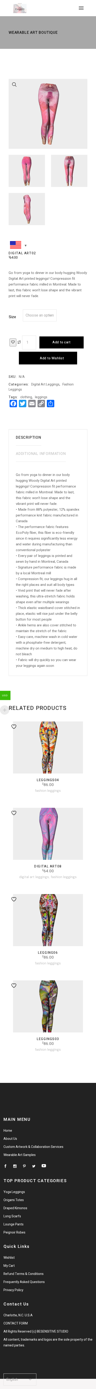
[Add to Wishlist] (13, 342)
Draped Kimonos (15, 1208)
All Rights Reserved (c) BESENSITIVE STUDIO (35, 1331)
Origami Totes (13, 1200)
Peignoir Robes (14, 1232)
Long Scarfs (12, 1216)
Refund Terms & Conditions (23, 1273)
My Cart (9, 1265)
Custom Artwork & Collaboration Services (33, 1146)
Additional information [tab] (41, 454)
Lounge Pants (13, 1224)
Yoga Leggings (14, 1192)
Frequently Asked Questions (24, 1282)
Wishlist (9, 1257)
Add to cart (61, 342)
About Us (10, 1138)
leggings (41, 397)
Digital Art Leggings (45, 384)
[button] (14, 84)
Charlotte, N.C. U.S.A (18, 1315)
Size (12, 317)
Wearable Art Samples (19, 1155)
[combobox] (40, 315)
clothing (26, 397)
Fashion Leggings (48, 790)
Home (7, 1130)
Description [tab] (28, 437)
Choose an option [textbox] (40, 315)
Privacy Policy (13, 1290)
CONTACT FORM (15, 1323)
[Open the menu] (81, 8)
